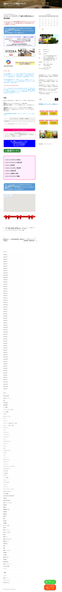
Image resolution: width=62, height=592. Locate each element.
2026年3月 (5, 266)
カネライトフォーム (7, 416)
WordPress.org (6, 582)
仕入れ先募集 (5, 493)
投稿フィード (5, 577)
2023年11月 (5, 329)
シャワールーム (6, 434)
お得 (4, 400)
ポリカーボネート (6, 468)
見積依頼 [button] (26, 118)
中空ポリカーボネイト (7, 491)
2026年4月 (5, 263)
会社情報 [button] (21, 118)
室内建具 (9, 228)
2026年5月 (5, 261)
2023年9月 (5, 334)
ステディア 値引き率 (10, 170)
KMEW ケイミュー (7, 398)
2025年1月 (5, 297)
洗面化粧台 (5, 543)
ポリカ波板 (5, 473)
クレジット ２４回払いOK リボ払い (10, 423)
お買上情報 (12, 227)
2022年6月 (5, 368)
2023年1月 (5, 352)
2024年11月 (5, 302)
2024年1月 (5, 325)
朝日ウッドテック (6, 529)
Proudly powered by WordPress (9, 589)
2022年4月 (5, 372)
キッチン (20, 227)
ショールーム (5, 436)
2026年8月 (5, 254)
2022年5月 (5, 370)
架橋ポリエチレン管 (7, 539)
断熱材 (4, 516)
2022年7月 (5, 366)
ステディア (20, 230)
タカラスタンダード (7, 450)
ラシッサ (5, 479)
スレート (5, 445)
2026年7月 (5, 257)
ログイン (5, 575)
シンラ (4, 439)
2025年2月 (5, 295)
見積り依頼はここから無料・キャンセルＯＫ (50, 582)
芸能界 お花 (5, 557)
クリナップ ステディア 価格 (12, 176)
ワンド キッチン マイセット (9, 489)
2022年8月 (5, 363)
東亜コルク (5, 536)
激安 (15, 228)
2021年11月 (5, 384)
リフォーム (5, 486)
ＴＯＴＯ (5, 568)
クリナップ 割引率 (10, 165)
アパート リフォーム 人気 (8, 409)
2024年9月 (5, 306)
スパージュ (5, 443)
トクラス (5, 452)
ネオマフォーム (6, 459)
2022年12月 (5, 354)
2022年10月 (5, 359)
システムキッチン (15, 230)
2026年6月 (5, 259)
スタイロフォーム (6, 441)
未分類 (4, 534)
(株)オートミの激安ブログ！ (15, 4)
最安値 (4, 527)
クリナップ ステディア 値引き (13, 159)
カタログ (5, 414)
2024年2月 (5, 322)
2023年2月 (5, 350)
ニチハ (4, 454)
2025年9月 (5, 279)
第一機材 (5, 554)
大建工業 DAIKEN (6, 500)
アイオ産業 (5, 407)
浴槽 (4, 545)
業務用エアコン (6, 541)
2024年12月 (5, 300)
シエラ (4, 429)
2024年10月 (5, 304)
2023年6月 (5, 341)
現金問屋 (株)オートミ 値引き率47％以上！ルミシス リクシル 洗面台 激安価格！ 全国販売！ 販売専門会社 (48, 81)
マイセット (5, 475)
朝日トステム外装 (6, 532)
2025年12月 (5, 272)
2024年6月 (5, 313)
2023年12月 (5, 327)
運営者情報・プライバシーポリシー (45, 143)
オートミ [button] (6, 118)
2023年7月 (5, 338)
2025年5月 (5, 288)
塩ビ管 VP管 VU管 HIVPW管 (8, 495)
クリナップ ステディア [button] (14, 118)
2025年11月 (5, 275)
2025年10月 (5, 277)
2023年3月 (5, 347)
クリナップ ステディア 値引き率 (13, 162)
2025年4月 (5, 291)
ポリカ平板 (5, 470)
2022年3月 (5, 375)
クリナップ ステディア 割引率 (13, 168)
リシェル (5, 484)
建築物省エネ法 (6, 509)
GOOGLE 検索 (7, 227)
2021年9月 (5, 388)
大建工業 (5, 498)
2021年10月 (5, 386)
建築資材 (12, 228)
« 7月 (43, 29)
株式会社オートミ (13, 14)
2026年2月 (5, 268)
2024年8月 (5, 309)
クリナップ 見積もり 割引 (11, 173)
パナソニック (5, 464)
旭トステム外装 (6, 525)
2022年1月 (5, 379)
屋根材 (4, 507)
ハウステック (5, 461)
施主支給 (5, 520)
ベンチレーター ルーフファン (9, 466)
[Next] (32, 52)
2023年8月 (5, 336)
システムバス (5, 432)
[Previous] (6, 52)
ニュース (5, 457)
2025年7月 (5, 284)
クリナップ (23, 227)
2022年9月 (5, 361)
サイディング (5, 427)
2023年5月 (5, 343)
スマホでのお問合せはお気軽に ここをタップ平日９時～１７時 (50, 587)
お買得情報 (16, 227)
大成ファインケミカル (7, 502)
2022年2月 (5, 377)
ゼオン (4, 448)
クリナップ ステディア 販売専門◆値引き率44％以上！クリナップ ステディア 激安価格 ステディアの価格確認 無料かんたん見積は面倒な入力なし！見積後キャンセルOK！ (19, 23)
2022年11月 (5, 356)
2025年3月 (5, 293)
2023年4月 (5, 345)
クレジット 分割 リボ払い (8, 425)
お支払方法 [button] (7, 121)
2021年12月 (5, 381)
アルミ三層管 (5, 411)
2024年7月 (5, 311)
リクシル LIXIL (6, 482)
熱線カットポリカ (6, 550)
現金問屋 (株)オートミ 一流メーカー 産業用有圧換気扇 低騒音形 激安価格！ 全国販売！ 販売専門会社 (48, 76)
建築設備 (5, 511)
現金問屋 (5, 552)
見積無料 (5, 559)
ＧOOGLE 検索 (23, 228)
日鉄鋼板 (5, 523)
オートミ (6, 230)
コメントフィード (6, 580)
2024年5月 (5, 316)
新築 (4, 518)
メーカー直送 (5, 477)
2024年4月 (5, 318)
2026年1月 (5, 270)
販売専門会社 (19, 228)
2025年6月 (5, 286)
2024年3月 (5, 320)
